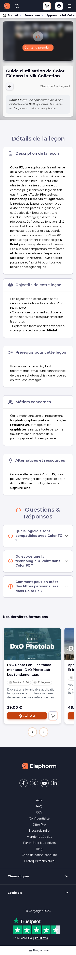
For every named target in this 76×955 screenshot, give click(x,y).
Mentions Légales (39, 837)
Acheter (29, 715)
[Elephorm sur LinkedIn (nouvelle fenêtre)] (55, 783)
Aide (39, 800)
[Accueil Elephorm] (39, 766)
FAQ (39, 806)
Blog (39, 849)
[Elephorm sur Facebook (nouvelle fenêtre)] (23, 783)
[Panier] (47, 6)
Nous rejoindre (39, 830)
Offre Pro (39, 824)
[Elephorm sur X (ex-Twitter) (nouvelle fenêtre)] (34, 783)
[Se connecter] (59, 6)
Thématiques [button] (19, 876)
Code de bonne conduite (39, 855)
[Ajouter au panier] (52, 715)
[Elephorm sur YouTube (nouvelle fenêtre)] (45, 783)
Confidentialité (39, 818)
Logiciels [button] (15, 893)
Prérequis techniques (39, 861)
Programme (41, 950)
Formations (32, 15)
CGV (39, 812)
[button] (32, 732)
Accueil (12, 15)
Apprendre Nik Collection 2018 (59, 15)
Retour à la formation (9, 86)
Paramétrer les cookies (39, 843)
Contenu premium (38, 47)
